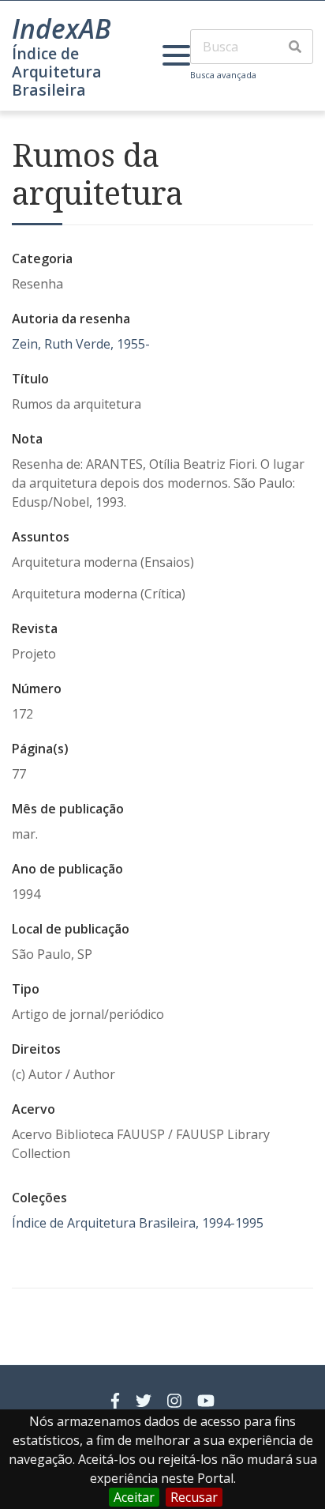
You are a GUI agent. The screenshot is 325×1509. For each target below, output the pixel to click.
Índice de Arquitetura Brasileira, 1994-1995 (137, 1223)
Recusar (194, 1497)
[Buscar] (295, 46)
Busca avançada (223, 75)
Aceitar (134, 1497)
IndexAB (61, 28)
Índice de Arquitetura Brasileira (57, 71)
